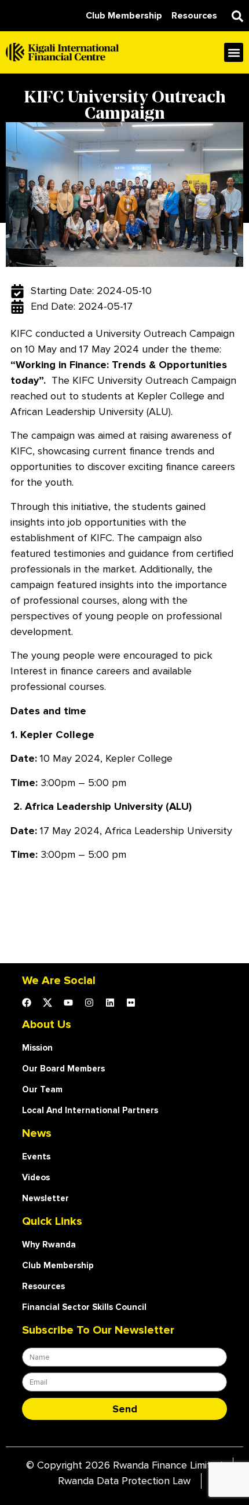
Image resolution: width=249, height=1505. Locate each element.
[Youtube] (68, 1002)
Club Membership (58, 1265)
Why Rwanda (49, 1244)
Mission (37, 1048)
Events (36, 1156)
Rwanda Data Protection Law (124, 1480)
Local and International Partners (90, 1110)
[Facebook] (26, 1002)
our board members (63, 1068)
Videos (36, 1177)
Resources (43, 1286)
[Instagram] (89, 1002)
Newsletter (45, 1198)
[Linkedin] (110, 1002)
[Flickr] (131, 1002)
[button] (237, 16)
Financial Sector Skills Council (84, 1307)
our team (42, 1089)
